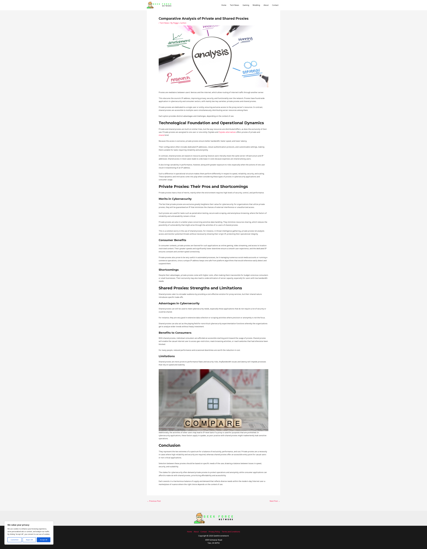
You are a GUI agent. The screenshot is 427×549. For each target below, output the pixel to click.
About (266, 5)
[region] (28, 533)
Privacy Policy (214, 531)
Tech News (234, 5)
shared (161, 135)
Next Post (275, 501)
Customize (14, 540)
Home (223, 5)
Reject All (29, 540)
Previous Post (154, 501)
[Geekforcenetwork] (159, 5)
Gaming (246, 5)
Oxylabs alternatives (227, 132)
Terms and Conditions (231, 531)
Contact (275, 5)
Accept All (43, 540)
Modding (256, 5)
